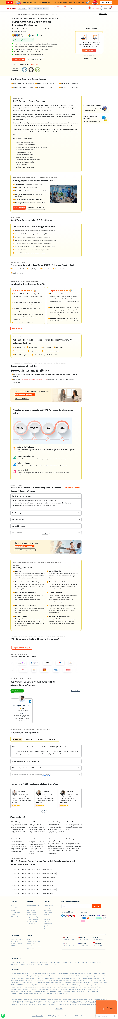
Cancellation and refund (34, 946)
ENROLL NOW (89, 50)
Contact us (14, 914)
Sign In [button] (105, 8)
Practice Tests (48, 912)
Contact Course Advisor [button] (90, 121)
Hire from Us (14, 941)
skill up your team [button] (89, 110)
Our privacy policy (37, 1016)
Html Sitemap (31, 948)
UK (66, 943)
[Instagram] (68, 915)
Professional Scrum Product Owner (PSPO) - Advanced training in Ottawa (33, 881)
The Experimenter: (18, 519)
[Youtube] (73, 915)
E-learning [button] (69, 8)
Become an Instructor (17, 939)
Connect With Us (21, 398)
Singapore (98, 943)
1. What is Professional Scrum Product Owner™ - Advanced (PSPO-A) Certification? (39, 747)
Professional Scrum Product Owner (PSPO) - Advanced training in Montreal (33, 877)
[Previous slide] (41, 811)
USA (66, 937)
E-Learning (47, 908)
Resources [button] (76, 8)
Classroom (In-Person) (33, 908)
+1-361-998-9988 (68, 940)
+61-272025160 (83, 946)
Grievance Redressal (17, 917)
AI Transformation (32, 921)
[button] (22, 8)
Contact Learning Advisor (24, 550)
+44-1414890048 (68, 946)
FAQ (28, 939)
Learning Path (48, 923)
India (96, 937)
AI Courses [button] (62, 8)
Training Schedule (32, 919)
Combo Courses (54, 8)
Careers (13, 910)
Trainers (46, 921)
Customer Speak (15, 912)
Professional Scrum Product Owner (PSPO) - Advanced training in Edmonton (34, 873)
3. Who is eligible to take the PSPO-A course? (26, 768)
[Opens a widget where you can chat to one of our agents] (106, 1009)
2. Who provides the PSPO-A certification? (25, 761)
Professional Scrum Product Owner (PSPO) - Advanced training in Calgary (33, 869)
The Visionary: (16, 513)
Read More (22, 720)
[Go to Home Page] (12, 15)
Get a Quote (33, 64)
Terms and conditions (33, 941)
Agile (18, 14)
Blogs (45, 917)
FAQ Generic (52, 739)
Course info (47, 919)
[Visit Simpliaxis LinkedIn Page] (30, 701)
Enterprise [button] (83, 8)
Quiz (45, 928)
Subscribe (96, 906)
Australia (83, 943)
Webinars (46, 914)
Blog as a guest (31, 914)
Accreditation (15, 908)
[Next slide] (45, 811)
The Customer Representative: (22, 496)
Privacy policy (31, 944)
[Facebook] (65, 915)
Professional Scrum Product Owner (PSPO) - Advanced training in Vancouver (34, 889)
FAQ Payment (40, 739)
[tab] (85, 55)
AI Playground (31, 923)
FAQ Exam (29, 739)
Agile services (31, 910)
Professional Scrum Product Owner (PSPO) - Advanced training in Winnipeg (33, 893)
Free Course (47, 910)
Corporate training (32, 917)
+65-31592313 (97, 946)
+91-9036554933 (98, 940)
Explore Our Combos (91, 59)
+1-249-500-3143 (83, 940)
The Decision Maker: (18, 526)
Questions (47, 926)
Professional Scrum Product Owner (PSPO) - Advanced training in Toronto (33, 885)
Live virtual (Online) (33, 905)
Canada (82, 937)
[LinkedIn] (62, 915)
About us (13, 905)
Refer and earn (31, 912)
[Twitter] (71, 915)
